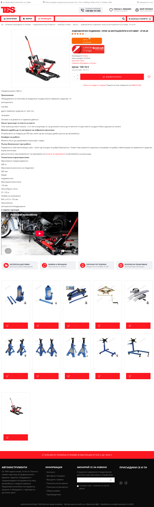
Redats (75, 25)
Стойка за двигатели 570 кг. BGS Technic (137, 362)
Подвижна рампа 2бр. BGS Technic (137, 310)
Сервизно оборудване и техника (18, 25)
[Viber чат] (122, 483)
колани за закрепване (55, 154)
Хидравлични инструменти (44, 25)
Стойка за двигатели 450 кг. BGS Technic (106, 362)
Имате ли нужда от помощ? (94, 85)
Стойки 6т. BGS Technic (74, 361)
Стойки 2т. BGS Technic (13, 361)
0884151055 (136, 85)
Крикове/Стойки (64, 25)
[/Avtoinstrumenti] (127, 483)
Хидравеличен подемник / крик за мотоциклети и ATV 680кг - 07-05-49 (14, 422)
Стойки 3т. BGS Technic (43, 361)
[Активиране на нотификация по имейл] (111, 480)
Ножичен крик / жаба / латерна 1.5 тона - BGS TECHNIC (104, 311)
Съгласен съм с (94, 487)
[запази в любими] (149, 77)
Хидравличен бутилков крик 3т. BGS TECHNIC (15, 310)
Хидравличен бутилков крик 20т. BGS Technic (46, 310)
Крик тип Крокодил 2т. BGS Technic (76, 310)
